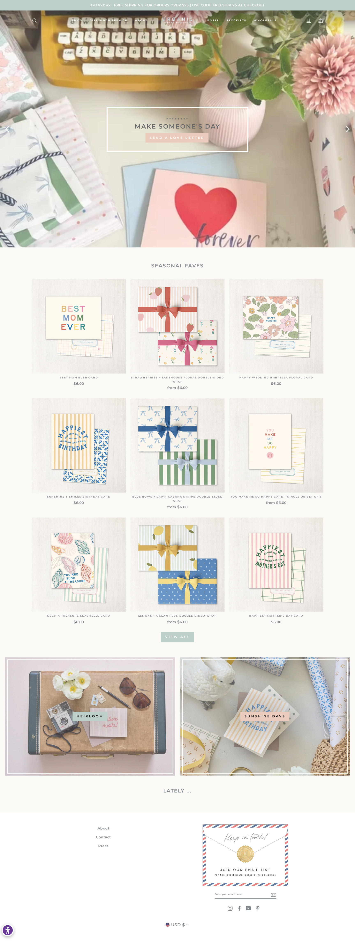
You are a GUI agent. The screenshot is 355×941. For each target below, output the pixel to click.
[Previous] (7, 129)
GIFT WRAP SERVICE (108, 20)
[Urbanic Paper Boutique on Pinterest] (257, 908)
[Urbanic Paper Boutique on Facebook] (239, 908)
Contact (103, 837)
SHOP (77, 20)
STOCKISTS (236, 20)
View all (177, 637)
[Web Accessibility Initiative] (7, 930)
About (103, 828)
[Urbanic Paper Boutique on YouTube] (248, 908)
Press (103, 846)
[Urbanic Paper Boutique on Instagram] (230, 908)
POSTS (213, 20)
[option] (177, 5)
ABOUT (141, 20)
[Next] (348, 129)
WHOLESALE (265, 20)
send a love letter (177, 138)
